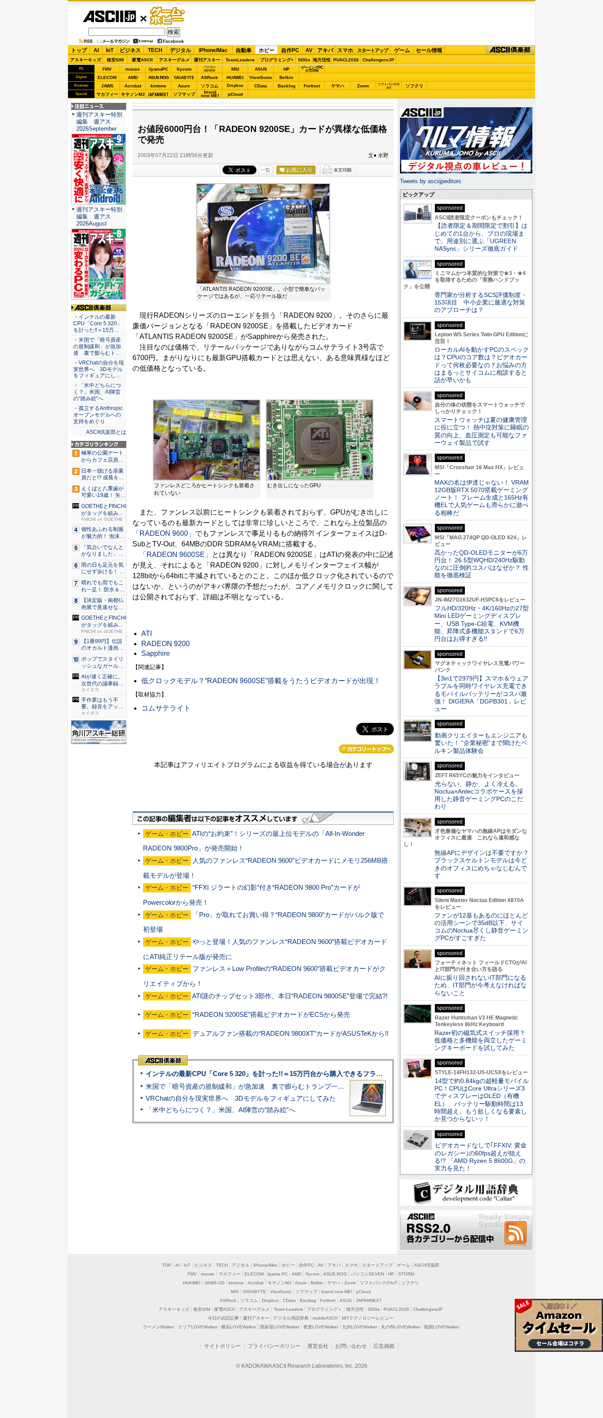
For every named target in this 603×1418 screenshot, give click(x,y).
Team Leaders (288, 1309)
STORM (406, 1273)
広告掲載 (384, 1346)
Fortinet (312, 85)
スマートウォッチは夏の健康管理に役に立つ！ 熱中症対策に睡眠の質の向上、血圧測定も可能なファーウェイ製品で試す (481, 431)
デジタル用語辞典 (291, 1318)
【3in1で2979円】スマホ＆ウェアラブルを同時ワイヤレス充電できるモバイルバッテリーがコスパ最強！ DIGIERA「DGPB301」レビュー (481, 693)
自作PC (290, 50)
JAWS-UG (214, 1282)
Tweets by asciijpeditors (430, 181)
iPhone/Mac (213, 50)
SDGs (304, 59)
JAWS (107, 85)
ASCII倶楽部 (511, 50)
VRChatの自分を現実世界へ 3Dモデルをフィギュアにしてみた (241, 1098)
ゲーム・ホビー (168, 16)
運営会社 (317, 1346)
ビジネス (130, 50)
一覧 (265, 170)
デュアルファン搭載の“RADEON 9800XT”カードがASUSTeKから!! (290, 1033)
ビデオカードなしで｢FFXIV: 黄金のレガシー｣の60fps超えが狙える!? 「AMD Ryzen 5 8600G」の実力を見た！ (480, 1157)
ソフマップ (184, 94)
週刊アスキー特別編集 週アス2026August (99, 216)
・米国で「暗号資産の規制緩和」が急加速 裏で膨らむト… (97, 346)
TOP (166, 1265)
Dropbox (235, 85)
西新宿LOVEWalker (279, 1326)
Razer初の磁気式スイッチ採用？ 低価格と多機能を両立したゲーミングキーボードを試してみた (482, 1040)
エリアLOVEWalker (197, 1326)
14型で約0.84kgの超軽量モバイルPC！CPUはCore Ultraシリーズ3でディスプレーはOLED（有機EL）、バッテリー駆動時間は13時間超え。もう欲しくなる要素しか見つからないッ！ (481, 1099)
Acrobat (132, 85)
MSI (235, 69)
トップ (79, 50)
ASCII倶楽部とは (106, 432)
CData (260, 85)
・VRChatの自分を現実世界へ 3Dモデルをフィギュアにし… (98, 369)
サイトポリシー (222, 1346)
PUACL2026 (346, 59)
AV (309, 50)
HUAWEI (235, 77)
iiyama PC (278, 1273)
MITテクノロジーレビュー (367, 1318)
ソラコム (210, 85)
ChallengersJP (378, 59)
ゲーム (402, 50)
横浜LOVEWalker (238, 1326)
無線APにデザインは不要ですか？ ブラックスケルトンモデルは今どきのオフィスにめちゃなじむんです (484, 864)
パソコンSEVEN (210, 68)
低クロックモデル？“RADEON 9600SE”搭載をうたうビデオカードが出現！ (261, 681)
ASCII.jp (109, 16)
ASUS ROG (158, 77)
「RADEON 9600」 (163, 533)
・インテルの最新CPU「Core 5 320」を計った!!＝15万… (97, 323)
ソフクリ (414, 85)
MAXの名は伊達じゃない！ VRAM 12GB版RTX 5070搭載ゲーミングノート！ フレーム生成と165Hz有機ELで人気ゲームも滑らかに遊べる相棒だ (481, 497)
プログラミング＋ (324, 1309)
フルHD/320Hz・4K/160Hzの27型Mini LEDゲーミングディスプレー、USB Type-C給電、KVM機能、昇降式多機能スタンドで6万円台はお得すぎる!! (481, 623)
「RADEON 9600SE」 (175, 554)
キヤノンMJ (133, 94)
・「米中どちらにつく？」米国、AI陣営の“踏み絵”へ (97, 392)
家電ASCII (142, 59)
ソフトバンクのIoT (388, 86)
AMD (133, 77)
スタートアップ (372, 50)
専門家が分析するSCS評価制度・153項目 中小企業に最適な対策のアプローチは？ (480, 302)
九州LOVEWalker (359, 1326)
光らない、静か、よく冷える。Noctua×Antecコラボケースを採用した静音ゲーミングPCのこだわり (478, 795)
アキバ (325, 50)
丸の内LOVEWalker (400, 1326)
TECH (155, 50)
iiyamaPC (158, 69)
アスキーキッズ (85, 59)
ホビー (267, 50)
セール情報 (429, 50)
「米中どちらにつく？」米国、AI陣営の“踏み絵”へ (220, 1109)
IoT (109, 50)
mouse (132, 69)
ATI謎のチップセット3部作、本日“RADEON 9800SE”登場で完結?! (290, 996)
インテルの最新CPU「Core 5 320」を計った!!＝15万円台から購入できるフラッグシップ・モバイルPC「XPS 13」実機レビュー (336, 1073)
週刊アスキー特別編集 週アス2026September (99, 121)
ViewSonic (260, 77)
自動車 (244, 50)
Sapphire (155, 653)
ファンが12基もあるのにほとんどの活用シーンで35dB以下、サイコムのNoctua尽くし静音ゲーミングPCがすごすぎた (481, 927)
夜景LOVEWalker (320, 1326)
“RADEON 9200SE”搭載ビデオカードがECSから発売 (271, 1014)
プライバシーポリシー (274, 1346)
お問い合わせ (351, 1346)
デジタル (180, 50)
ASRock (209, 77)
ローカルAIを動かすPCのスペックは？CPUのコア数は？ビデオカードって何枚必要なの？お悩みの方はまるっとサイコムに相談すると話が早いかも (481, 365)
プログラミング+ (277, 59)
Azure (184, 85)
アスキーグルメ (174, 59)
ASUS (261, 69)
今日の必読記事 (223, 1318)
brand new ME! (336, 1291)
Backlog (286, 85)
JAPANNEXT (158, 94)
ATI (146, 633)
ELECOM (107, 77)
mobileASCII (325, 1318)
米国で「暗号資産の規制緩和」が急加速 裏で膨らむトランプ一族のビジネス (261, 1086)
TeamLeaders (240, 59)
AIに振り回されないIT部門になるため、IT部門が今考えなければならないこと (480, 985)
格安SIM (115, 59)
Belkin (286, 77)
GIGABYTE (184, 77)
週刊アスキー (207, 59)
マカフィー (107, 94)
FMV (107, 69)
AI (96, 50)
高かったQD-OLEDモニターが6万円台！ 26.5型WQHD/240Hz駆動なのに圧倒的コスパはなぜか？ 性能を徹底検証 (481, 564)
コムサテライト (166, 708)
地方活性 (322, 59)
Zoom (363, 85)
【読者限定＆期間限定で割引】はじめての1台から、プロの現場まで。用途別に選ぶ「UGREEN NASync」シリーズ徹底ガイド (481, 237)
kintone (158, 85)
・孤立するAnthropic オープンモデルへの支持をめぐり (98, 415)
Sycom (184, 69)
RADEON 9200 (165, 643)
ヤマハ (337, 85)
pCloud (235, 94)
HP (286, 69)
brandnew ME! (210, 94)
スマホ (345, 50)
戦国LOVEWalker (441, 1326)
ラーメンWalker (158, 1326)
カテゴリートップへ (366, 749)
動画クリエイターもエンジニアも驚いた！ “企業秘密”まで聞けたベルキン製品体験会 (481, 743)
